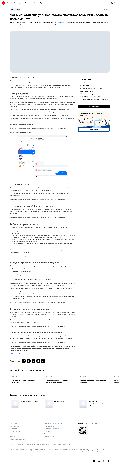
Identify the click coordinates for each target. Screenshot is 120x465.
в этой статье (60, 23)
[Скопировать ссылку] (38, 361)
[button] (114, 3)
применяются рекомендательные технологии (45, 449)
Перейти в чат (15, 354)
